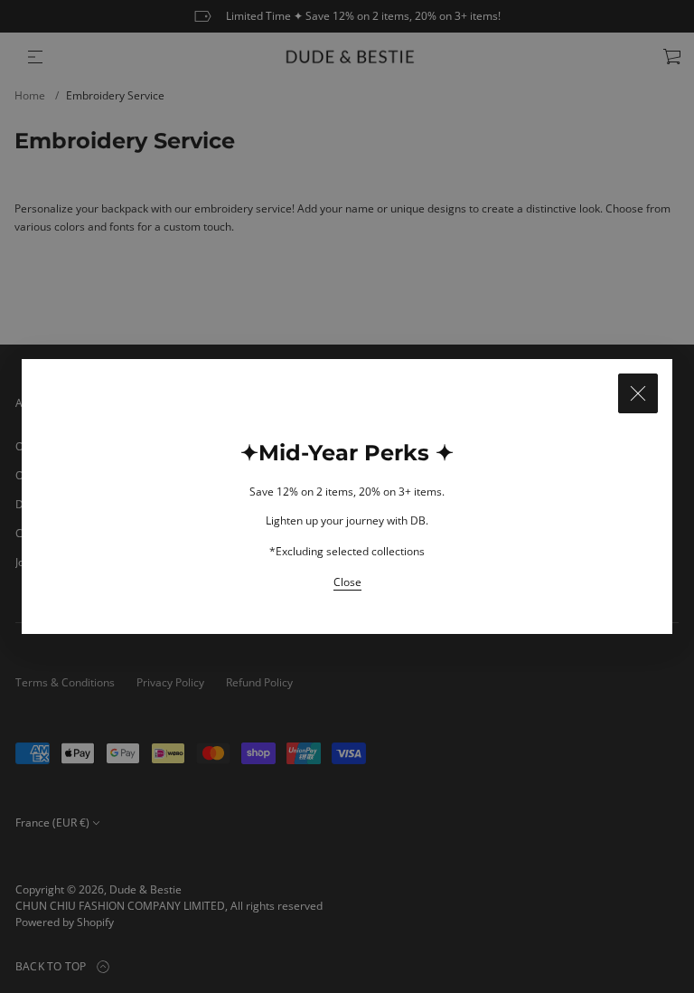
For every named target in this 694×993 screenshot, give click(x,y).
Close (347, 582)
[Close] (638, 393)
